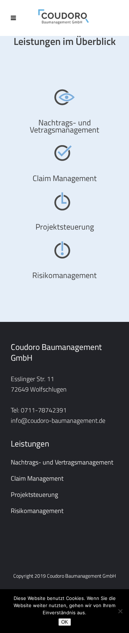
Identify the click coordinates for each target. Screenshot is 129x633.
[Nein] (120, 611)
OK (64, 622)
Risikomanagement (37, 511)
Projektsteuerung (34, 494)
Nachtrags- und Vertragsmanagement (62, 462)
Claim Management (37, 478)
